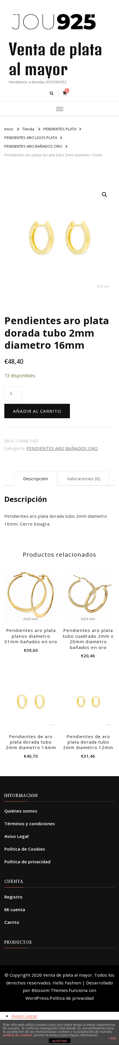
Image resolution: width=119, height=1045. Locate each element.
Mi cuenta (14, 909)
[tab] (35, 478)
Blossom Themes (49, 990)
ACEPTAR (59, 1041)
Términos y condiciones (29, 823)
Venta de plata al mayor (67, 975)
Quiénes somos (20, 811)
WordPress (37, 998)
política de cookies (17, 1035)
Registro (13, 897)
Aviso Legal (16, 836)
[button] (104, 195)
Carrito (11, 922)
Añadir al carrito (37, 411)
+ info (111, 1038)
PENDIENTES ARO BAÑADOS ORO (62, 448)
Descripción (35, 478)
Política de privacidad (27, 861)
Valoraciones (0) (83, 478)
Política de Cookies (24, 849)
